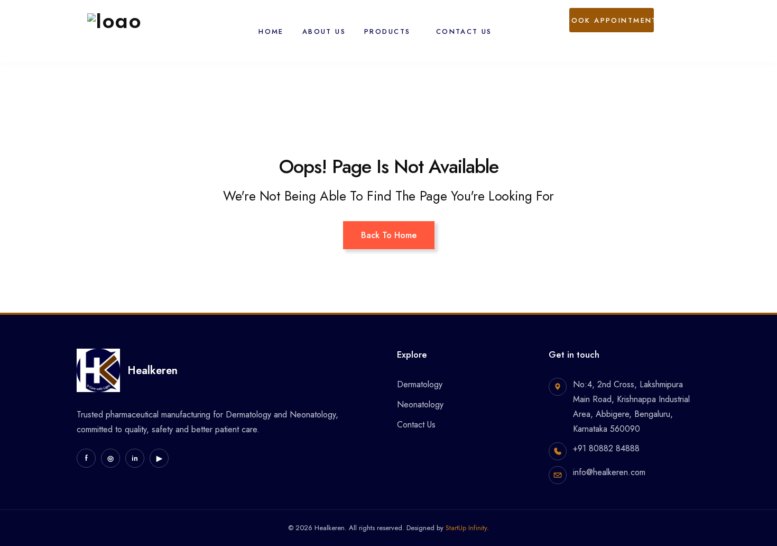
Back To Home (389, 235)
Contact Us (464, 31)
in (135, 458)
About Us (324, 31)
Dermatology (419, 384)
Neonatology (420, 404)
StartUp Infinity (466, 528)
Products (387, 31)
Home (271, 31)
